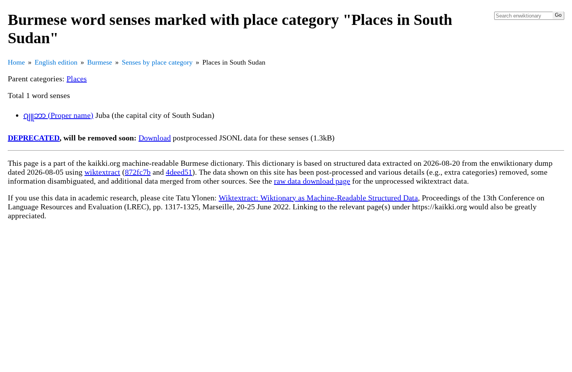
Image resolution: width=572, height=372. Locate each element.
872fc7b (138, 172)
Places (77, 78)
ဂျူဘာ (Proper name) (58, 115)
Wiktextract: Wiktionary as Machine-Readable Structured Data (318, 197)
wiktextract (102, 172)
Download (155, 137)
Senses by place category (157, 62)
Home (16, 62)
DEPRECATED (34, 137)
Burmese (99, 62)
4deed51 (179, 172)
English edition (56, 62)
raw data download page (312, 181)
